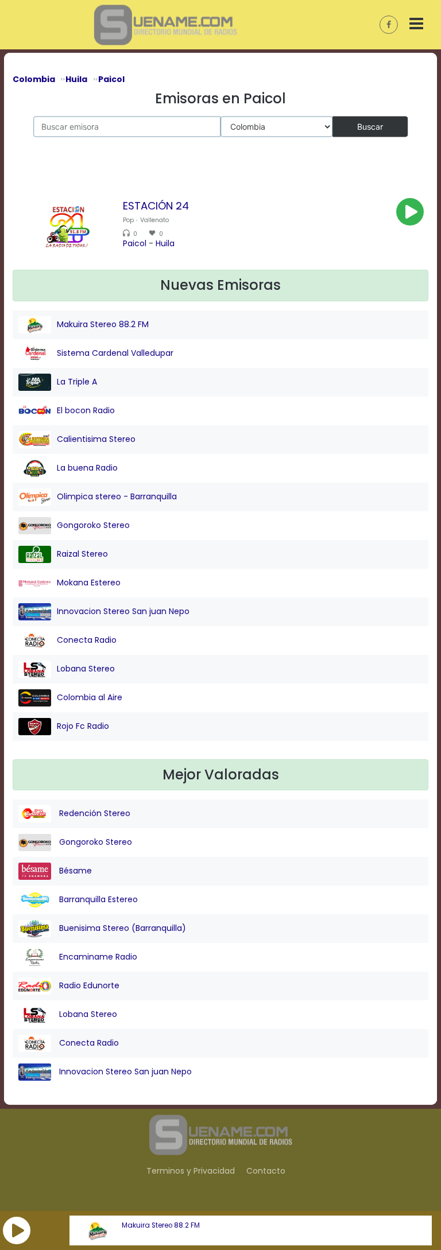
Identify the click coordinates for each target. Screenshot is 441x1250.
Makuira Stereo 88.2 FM (161, 1225)
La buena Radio (87, 467)
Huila (165, 243)
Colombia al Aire (89, 697)
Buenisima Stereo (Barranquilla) (121, 928)
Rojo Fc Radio (83, 726)
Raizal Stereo (82, 554)
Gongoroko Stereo (93, 525)
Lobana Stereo (86, 668)
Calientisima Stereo (96, 439)
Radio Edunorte (88, 985)
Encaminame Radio (97, 956)
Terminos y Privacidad (190, 1171)
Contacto (265, 1171)
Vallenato (154, 220)
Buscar (370, 126)
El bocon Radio (86, 410)
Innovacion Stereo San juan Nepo (123, 611)
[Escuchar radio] (410, 212)
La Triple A (77, 381)
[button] (16, 1230)
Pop (128, 220)
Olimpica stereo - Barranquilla (117, 496)
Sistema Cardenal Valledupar (115, 353)
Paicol (134, 243)
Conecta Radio (87, 640)
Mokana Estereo (89, 582)
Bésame (74, 870)
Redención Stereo (93, 813)
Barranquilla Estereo (97, 899)
